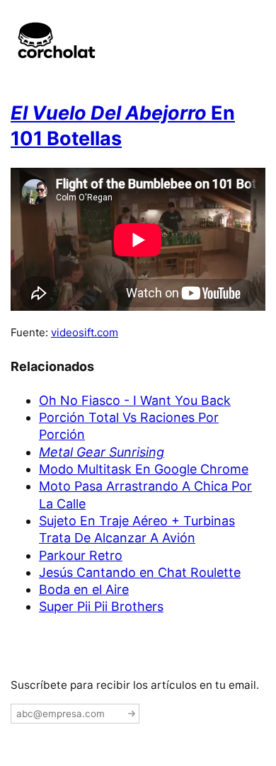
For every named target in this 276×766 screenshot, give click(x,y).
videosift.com (84, 332)
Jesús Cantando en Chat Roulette (140, 572)
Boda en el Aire (84, 589)
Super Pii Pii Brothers (101, 606)
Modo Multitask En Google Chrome (143, 469)
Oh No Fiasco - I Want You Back (135, 400)
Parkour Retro (80, 555)
